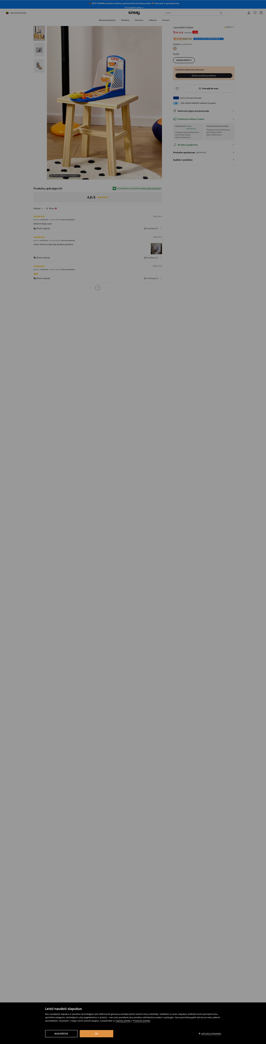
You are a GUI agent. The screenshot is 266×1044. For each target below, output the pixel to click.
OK (96, 1033)
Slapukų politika (123, 1020)
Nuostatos (61, 1033)
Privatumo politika (141, 1020)
